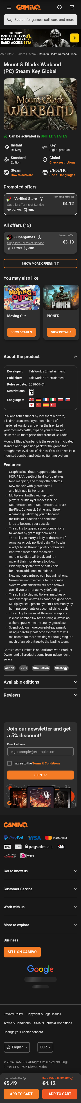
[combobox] (40, 19)
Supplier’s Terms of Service (25, 204)
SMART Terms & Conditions (53, 1023)
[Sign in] (59, 7)
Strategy (61, 668)
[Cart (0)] (72, 7)
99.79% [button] (17, 210)
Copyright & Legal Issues (44, 1014)
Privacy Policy (13, 1014)
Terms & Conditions (46, 763)
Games (21, 54)
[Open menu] (9, 7)
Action (9, 668)
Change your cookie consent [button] (23, 1032)
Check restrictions (62, 162)
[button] (40, 204)
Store (10, 54)
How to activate (22, 175)
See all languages (62, 175)
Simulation (41, 668)
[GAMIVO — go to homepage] (28, 7)
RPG (23, 668)
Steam (32, 54)
